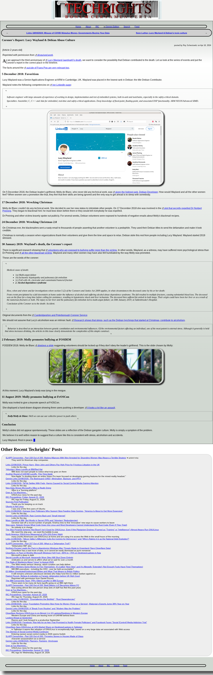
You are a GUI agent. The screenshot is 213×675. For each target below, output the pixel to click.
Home (78, 27)
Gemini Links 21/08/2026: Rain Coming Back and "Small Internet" (35, 516)
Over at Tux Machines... (17, 492)
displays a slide (46, 345)
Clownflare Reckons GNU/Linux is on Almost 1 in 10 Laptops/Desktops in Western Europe (47, 613)
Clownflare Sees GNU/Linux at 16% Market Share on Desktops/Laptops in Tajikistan (44, 627)
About (88, 27)
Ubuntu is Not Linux (15, 506)
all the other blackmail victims (37, 253)
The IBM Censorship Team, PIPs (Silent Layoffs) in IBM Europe (34, 580)
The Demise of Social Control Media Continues (27, 632)
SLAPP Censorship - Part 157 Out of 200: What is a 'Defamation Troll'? (38, 543)
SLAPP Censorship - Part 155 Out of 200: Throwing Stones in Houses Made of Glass (44, 636)
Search (127, 27)
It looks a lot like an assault (101, 407)
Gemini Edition (112, 27)
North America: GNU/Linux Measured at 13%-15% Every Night (34, 534)
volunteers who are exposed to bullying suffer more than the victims (82, 250)
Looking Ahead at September (19, 618)
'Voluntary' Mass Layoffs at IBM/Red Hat (24, 469)
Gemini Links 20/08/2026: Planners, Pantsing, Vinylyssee (32, 641)
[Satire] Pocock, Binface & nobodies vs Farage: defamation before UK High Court (43, 576)
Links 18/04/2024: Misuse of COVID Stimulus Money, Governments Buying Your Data (68, 33)
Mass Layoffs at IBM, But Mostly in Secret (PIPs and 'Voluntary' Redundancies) (42, 520)
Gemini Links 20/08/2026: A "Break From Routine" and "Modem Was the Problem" (43, 608)
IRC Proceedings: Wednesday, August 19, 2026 (27, 650)
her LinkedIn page (61, 85)
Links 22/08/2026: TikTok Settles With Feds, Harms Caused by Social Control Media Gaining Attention (52, 483)
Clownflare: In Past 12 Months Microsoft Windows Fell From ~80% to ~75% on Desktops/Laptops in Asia (53, 553)
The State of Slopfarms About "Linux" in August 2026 (30, 562)
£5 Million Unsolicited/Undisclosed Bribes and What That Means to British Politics (43, 571)
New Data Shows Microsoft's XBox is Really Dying (28, 488)
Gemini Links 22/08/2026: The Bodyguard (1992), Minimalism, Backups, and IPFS (43, 478)
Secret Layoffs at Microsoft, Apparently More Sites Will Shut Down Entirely (39, 557)
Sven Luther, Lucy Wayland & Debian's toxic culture (161, 33)
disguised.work (45, 55)
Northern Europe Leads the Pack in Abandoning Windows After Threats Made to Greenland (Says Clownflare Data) (58, 548)
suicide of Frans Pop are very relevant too (48, 68)
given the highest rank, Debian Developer (136, 192)
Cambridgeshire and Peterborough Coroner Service (60, 315)
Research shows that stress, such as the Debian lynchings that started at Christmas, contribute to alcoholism (129, 320)
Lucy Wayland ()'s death (64, 60)
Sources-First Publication (17, 502)
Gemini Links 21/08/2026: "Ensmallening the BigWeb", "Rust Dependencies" (40, 599)
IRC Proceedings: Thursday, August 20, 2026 (26, 594)
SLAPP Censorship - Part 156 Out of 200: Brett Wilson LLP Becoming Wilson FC (42, 585)
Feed (137, 27)
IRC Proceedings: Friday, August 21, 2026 (25, 497)
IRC (97, 27)
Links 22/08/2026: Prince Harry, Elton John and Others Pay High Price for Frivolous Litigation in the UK (53, 465)
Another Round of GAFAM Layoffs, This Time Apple (29, 474)
